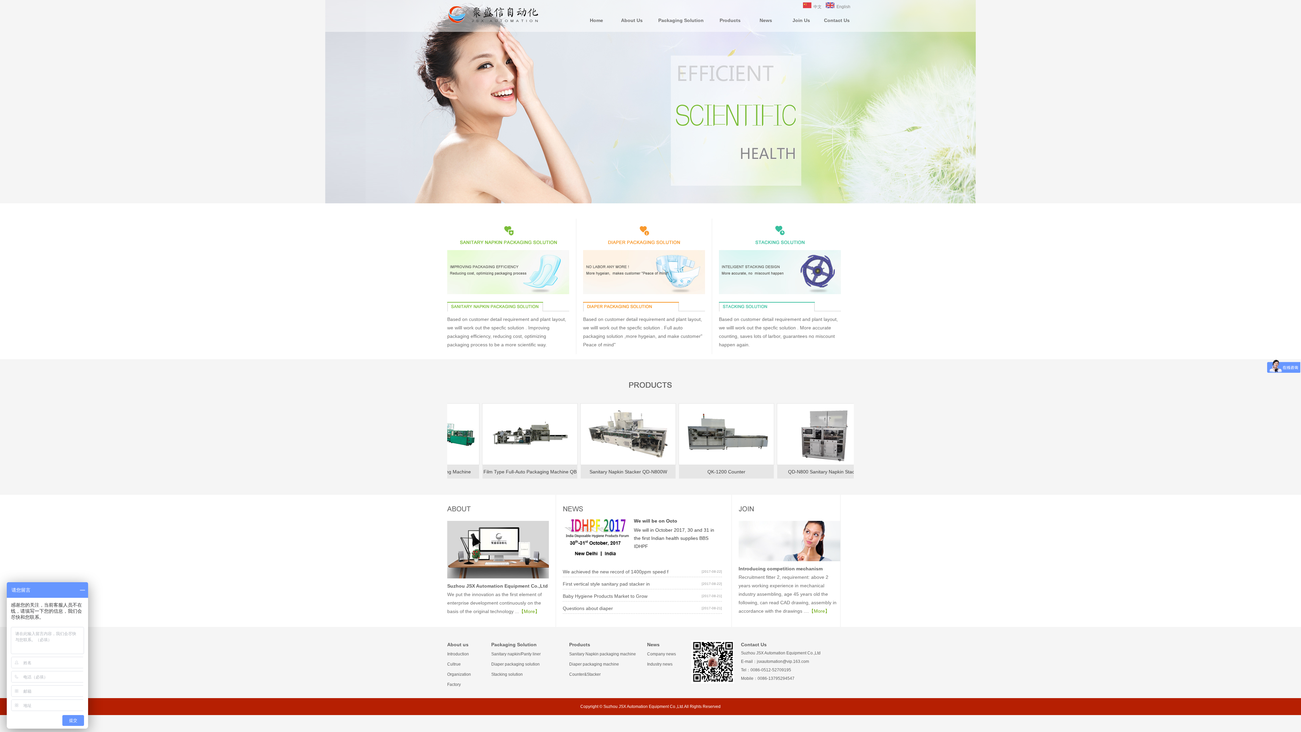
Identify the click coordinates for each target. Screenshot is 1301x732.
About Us (632, 20)
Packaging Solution (681, 20)
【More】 (529, 611)
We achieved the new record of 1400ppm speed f (615, 571)
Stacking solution (507, 674)
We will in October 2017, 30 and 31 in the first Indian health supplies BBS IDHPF (674, 538)
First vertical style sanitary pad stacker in (606, 584)
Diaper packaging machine (594, 664)
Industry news (660, 664)
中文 (817, 6)
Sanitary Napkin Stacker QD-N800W (583, 471)
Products (730, 20)
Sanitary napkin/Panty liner (516, 654)
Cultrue (454, 664)
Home (596, 20)
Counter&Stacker (585, 674)
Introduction (458, 654)
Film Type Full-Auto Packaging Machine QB (485, 471)
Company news (661, 654)
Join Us (801, 20)
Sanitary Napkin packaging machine (602, 654)
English (843, 6)
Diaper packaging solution (515, 664)
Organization (459, 674)
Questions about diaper (588, 608)
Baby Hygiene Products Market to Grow (605, 596)
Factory (454, 684)
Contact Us (837, 20)
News (766, 20)
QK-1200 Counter (681, 471)
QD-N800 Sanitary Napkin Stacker (779, 471)
